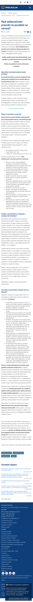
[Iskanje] (21, 2)
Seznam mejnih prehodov (16, 108)
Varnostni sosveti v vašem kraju (10, 540)
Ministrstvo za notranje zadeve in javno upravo (14, 507)
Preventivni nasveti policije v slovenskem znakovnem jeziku (25, 2)
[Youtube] (10, 573)
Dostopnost (28, 2)
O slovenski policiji (6, 520)
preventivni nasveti (18, 453)
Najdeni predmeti (6, 557)
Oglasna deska (5, 527)
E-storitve (4, 553)
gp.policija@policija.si (13, 518)
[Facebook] (6, 573)
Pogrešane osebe (6, 562)
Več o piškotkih (19, 594)
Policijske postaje (6, 531)
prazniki (14, 456)
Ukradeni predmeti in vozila (9, 560)
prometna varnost (6, 453)
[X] (3, 573)
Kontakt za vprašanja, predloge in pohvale (13, 542)
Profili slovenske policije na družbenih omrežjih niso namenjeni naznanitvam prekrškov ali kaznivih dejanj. (16, 578)
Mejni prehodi (5, 555)
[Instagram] (13, 573)
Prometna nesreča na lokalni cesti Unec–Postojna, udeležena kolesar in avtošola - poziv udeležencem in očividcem (16, 486)
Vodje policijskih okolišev (8, 538)
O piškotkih (4, 586)
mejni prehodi (5, 456)
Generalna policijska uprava (9, 536)
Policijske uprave (6, 533)
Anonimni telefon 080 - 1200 (9, 551)
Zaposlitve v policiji (6, 566)
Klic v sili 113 (4, 549)
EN (30, 2)
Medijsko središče (6, 525)
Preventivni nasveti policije (9, 522)
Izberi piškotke (24, 598)
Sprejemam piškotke (14, 598)
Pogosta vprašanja (6, 568)
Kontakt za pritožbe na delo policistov (12, 544)
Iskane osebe (5, 564)
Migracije (3, 571)
